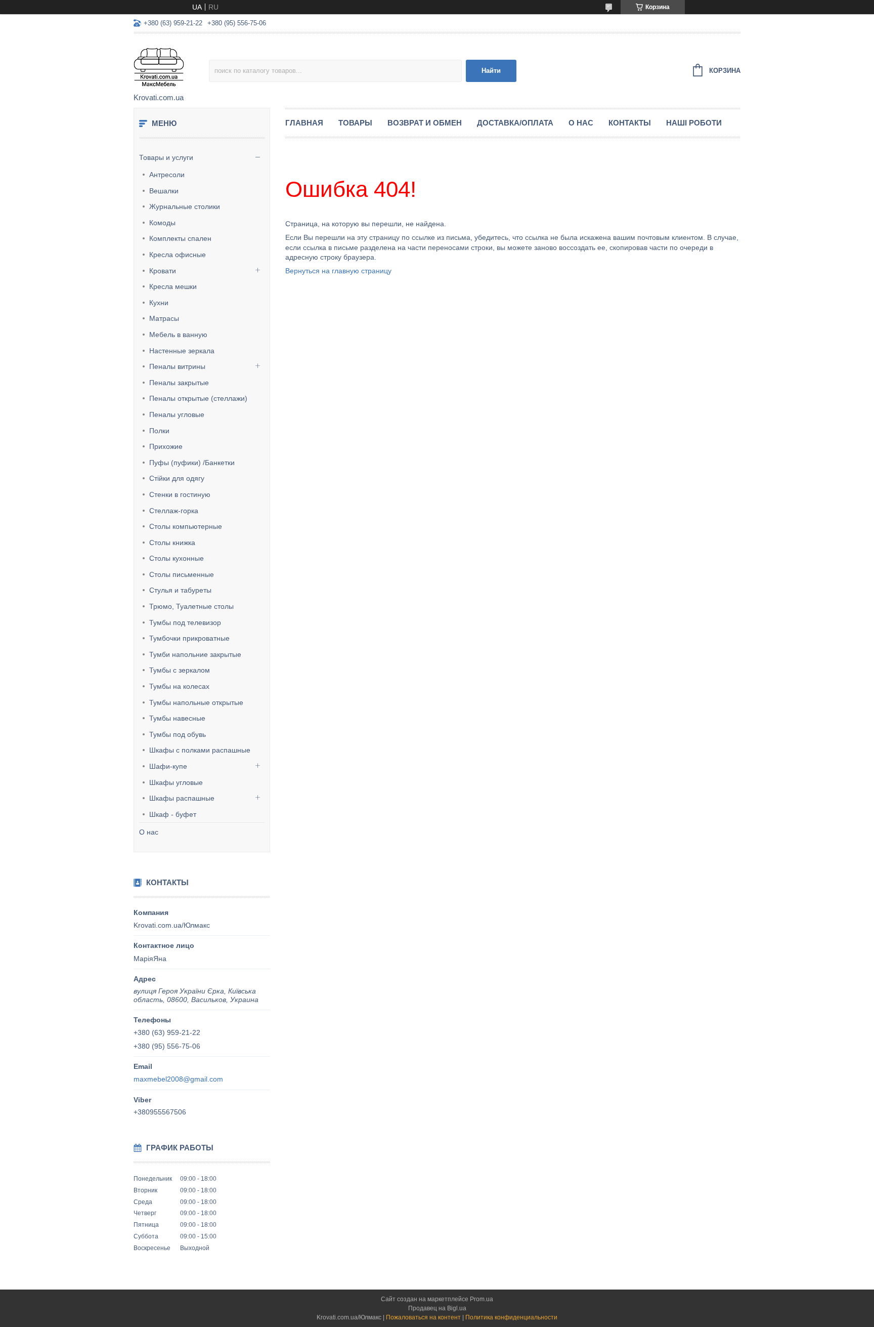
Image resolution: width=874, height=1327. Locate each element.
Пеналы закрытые (179, 383)
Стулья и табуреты (180, 590)
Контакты (629, 123)
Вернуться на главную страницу (338, 271)
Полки (159, 431)
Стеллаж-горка (173, 511)
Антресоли (167, 175)
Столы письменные (181, 574)
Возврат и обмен (424, 123)
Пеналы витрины (177, 366)
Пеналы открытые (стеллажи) (198, 398)
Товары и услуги (166, 157)
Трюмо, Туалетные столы (191, 606)
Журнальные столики (184, 206)
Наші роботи (694, 123)
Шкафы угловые (176, 782)
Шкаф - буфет (172, 814)
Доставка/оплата (515, 123)
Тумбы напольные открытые (196, 702)
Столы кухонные (176, 558)
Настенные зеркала (181, 351)
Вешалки (164, 191)
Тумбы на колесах (179, 686)
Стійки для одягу (176, 478)
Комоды (162, 223)
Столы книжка (172, 542)
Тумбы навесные (177, 718)
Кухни (158, 303)
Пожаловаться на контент (423, 1317)
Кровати (162, 271)
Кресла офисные (177, 255)
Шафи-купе (168, 766)
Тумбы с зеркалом (179, 670)
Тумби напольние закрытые (195, 654)
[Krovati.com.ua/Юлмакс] (171, 63)
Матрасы (164, 318)
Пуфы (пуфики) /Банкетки (192, 463)
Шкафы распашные (181, 798)
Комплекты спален (180, 238)
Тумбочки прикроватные (189, 638)
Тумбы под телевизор (185, 622)
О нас (148, 832)
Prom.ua (481, 1299)
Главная (304, 123)
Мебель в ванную (178, 334)
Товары (355, 123)
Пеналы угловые (176, 414)
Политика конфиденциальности (511, 1317)
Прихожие (166, 446)
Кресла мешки (173, 286)
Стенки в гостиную (179, 494)
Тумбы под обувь (177, 734)
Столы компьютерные (185, 526)
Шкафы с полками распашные (199, 750)
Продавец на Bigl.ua (437, 1308)
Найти (491, 70)
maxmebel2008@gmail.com (178, 1079)
